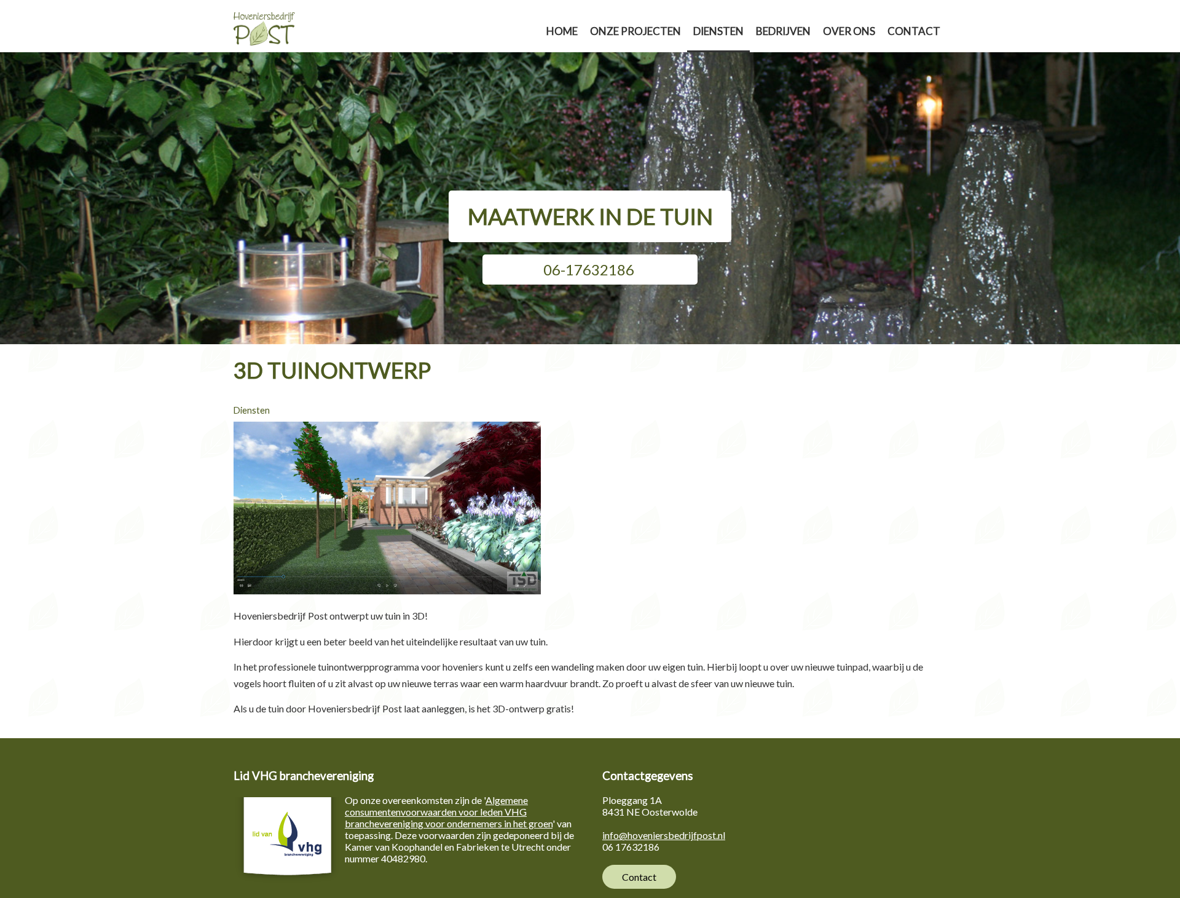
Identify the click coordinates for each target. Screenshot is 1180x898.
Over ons (849, 31)
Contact (913, 31)
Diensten (718, 31)
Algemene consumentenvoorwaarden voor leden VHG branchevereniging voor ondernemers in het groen (449, 811)
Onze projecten (635, 31)
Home (562, 31)
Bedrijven (783, 31)
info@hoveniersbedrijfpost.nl (663, 835)
